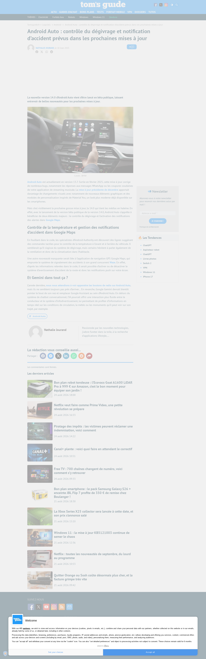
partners (26, 628)
